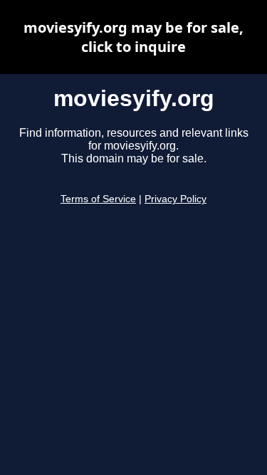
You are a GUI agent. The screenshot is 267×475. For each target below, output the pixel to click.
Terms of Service (98, 199)
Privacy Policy (175, 199)
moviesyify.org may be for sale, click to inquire (133, 37)
